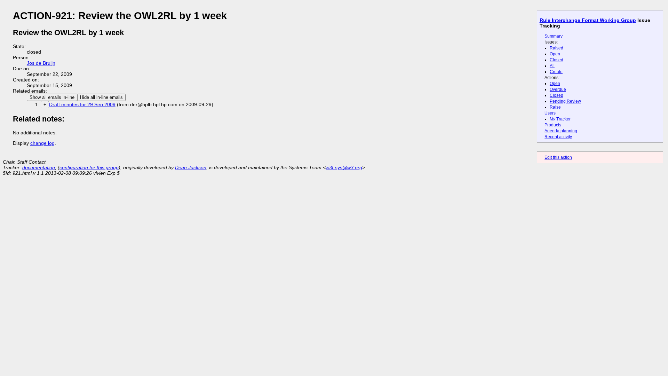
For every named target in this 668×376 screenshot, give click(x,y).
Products (552, 125)
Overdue (558, 89)
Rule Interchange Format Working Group (588, 20)
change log (42, 143)
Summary (553, 36)
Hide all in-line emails (101, 97)
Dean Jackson (190, 167)
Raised (556, 48)
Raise (555, 107)
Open (555, 54)
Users (550, 113)
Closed (556, 59)
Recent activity (558, 136)
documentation (38, 167)
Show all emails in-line (52, 97)
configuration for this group (89, 167)
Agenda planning (560, 130)
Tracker (560, 119)
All (552, 65)
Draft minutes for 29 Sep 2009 (82, 104)
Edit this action (558, 157)
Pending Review (565, 101)
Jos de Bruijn (41, 63)
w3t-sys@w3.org (344, 167)
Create (556, 71)
